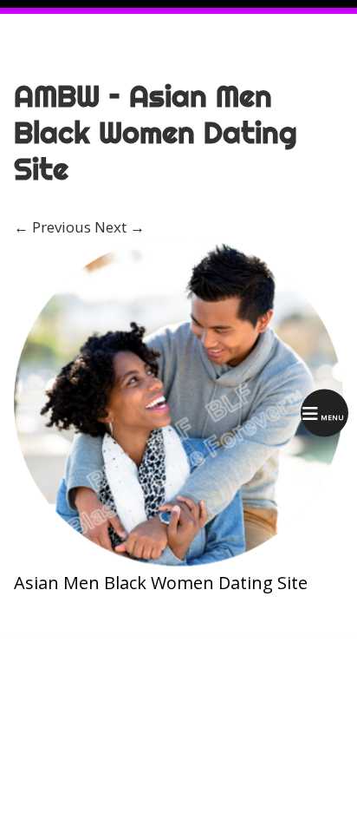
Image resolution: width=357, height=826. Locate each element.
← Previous (52, 227)
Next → (119, 227)
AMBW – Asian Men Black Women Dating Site (155, 132)
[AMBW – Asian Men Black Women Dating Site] (178, 561)
